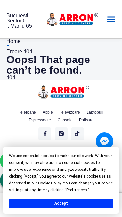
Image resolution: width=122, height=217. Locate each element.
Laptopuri (95, 112)
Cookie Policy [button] (49, 183)
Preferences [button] (76, 190)
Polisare (86, 120)
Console (65, 120)
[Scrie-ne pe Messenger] (104, 141)
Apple (48, 112)
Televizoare (70, 112)
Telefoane (27, 112)
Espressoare (40, 120)
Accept (61, 203)
